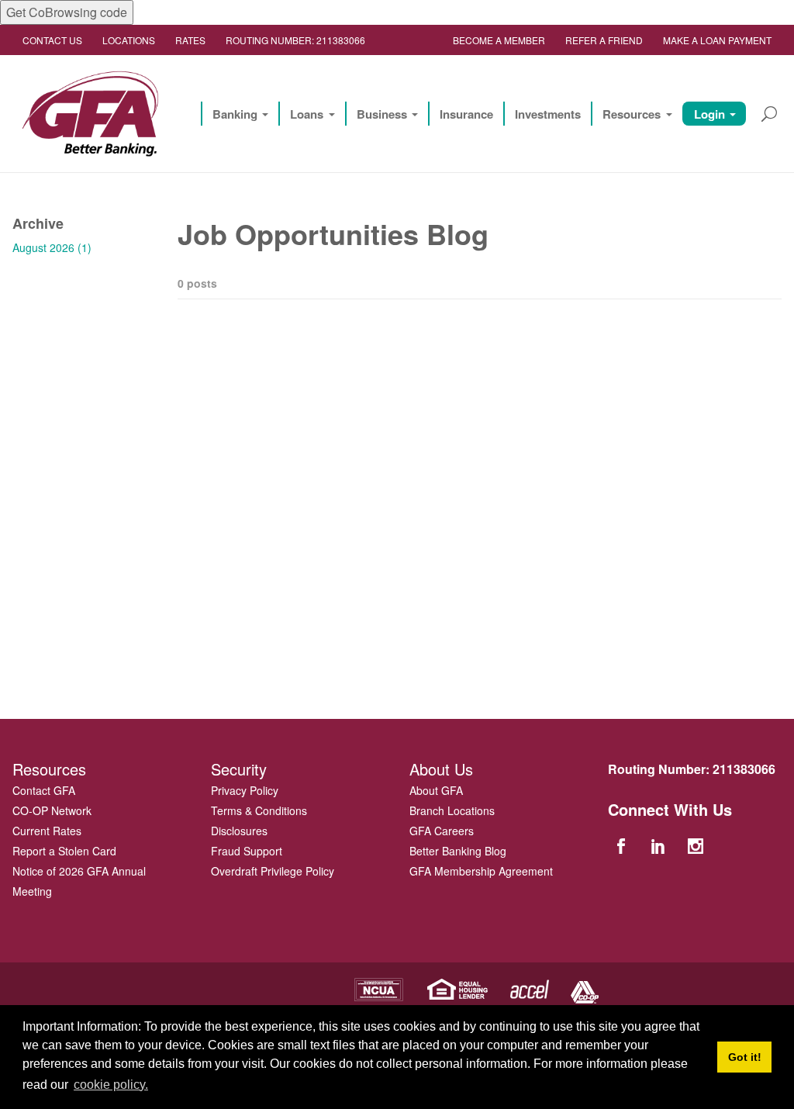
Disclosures (239, 830)
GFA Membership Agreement (481, 871)
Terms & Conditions (259, 810)
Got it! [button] (744, 1057)
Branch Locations (452, 810)
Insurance (466, 114)
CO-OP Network (51, 810)
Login (709, 114)
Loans (306, 114)
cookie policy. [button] (111, 1084)
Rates (190, 40)
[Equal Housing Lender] (458, 987)
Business (382, 114)
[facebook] (622, 845)
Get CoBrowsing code (66, 12)
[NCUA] (378, 987)
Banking (234, 114)
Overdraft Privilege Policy (272, 871)
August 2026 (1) (51, 247)
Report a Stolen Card (64, 851)
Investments (548, 114)
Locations (128, 40)
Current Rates (46, 830)
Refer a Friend (604, 40)
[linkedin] (660, 845)
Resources (631, 114)
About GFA (436, 790)
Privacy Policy (244, 790)
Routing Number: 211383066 (295, 40)
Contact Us (52, 40)
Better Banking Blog (457, 851)
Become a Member (499, 40)
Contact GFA (43, 790)
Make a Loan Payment (717, 40)
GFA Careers (441, 830)
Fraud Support (246, 851)
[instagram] (698, 845)
